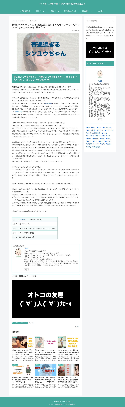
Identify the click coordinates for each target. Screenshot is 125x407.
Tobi (26, 248)
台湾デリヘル (24, 323)
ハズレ (31, 323)
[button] (112, 21)
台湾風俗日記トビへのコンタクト (62, 401)
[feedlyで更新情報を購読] (25, 269)
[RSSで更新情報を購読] (28, 269)
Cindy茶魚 (48, 103)
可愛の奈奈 (18, 112)
